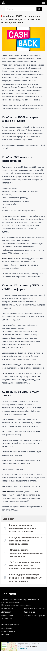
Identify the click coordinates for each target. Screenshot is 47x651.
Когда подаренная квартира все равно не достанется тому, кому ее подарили (25, 577)
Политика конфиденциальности (16, 605)
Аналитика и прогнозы (34, 608)
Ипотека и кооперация (34, 615)
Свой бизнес (29, 612)
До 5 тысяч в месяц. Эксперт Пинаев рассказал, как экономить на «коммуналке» (24, 565)
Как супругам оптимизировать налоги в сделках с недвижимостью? (25, 540)
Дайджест (6, 612)
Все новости (7, 608)
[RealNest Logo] (3, 2)
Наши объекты (8, 634)
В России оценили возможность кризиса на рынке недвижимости (26, 553)
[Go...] (39, 9)
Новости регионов (10, 624)
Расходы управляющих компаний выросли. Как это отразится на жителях (23, 528)
